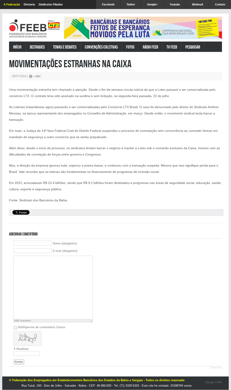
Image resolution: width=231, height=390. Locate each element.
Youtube (175, 4)
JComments (216, 368)
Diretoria (29, 4)
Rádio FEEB (150, 46)
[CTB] (54, 25)
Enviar (19, 361)
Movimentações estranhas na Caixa (70, 63)
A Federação (12, 4)
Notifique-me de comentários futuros (41, 327)
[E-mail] (37, 77)
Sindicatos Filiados (51, 4)
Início (17, 46)
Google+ (152, 4)
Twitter (131, 4)
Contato (220, 4)
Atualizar (22, 349)
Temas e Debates (64, 46)
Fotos (130, 46)
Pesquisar (192, 46)
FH (219, 382)
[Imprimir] (30, 77)
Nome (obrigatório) (65, 243)
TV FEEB (171, 46)
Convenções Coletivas (101, 46)
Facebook (108, 4)
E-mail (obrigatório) (65, 251)
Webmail (197, 4)
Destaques (37, 46)
